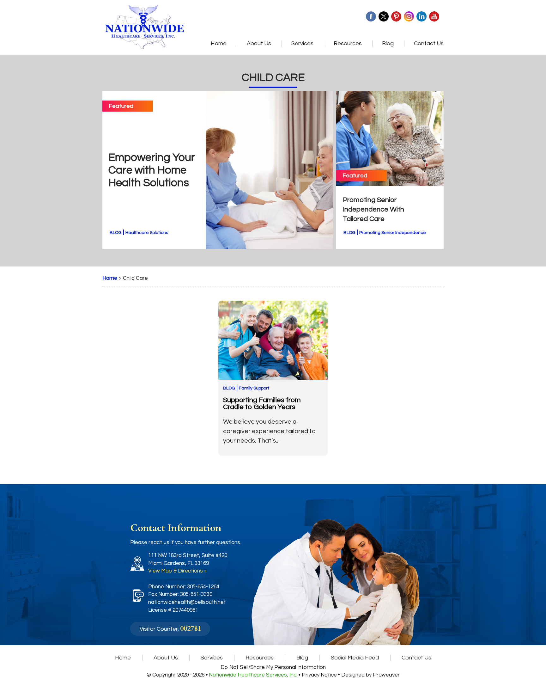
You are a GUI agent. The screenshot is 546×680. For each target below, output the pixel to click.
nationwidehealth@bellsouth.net (187, 602)
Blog (388, 43)
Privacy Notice (319, 675)
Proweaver (386, 675)
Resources (348, 43)
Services (302, 43)
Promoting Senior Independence (392, 232)
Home (219, 43)
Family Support (254, 388)
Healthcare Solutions (146, 232)
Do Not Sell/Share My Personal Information (273, 667)
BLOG (116, 232)
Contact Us (429, 43)
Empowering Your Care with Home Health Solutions (151, 170)
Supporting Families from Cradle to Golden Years (262, 403)
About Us (259, 43)
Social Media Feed (355, 658)
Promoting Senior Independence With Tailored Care (373, 209)
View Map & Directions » (177, 571)
